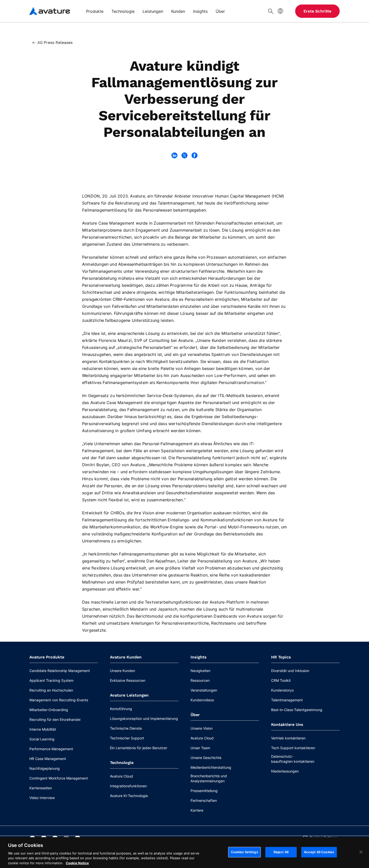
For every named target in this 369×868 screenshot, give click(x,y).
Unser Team (200, 748)
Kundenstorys (282, 690)
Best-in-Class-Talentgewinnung (296, 710)
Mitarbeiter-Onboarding (48, 710)
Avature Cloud (121, 776)
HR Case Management (47, 758)
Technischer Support (127, 738)
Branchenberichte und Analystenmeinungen (209, 778)
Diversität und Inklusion (290, 670)
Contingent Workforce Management (58, 778)
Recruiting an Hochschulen (51, 690)
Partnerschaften (204, 800)
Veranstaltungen (204, 690)
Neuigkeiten (200, 670)
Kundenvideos (202, 700)
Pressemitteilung (204, 791)
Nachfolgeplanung (44, 768)
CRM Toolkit (281, 680)
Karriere (197, 810)
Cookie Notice (77, 863)
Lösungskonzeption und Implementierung (144, 718)
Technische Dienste (126, 728)
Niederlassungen (285, 771)
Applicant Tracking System (51, 680)
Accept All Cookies (319, 852)
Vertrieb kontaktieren (288, 738)
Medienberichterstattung (211, 767)
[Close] (360, 851)
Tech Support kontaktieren (293, 748)
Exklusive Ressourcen (127, 680)
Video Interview (42, 798)
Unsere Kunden (122, 670)
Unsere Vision (202, 728)
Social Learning (41, 739)
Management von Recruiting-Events (58, 700)
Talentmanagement (287, 700)
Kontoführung (121, 709)
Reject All (281, 852)
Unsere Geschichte (206, 757)
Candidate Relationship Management (59, 670)
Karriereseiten (40, 788)
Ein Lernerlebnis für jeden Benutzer (138, 748)
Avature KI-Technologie (129, 796)
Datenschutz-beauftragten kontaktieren (292, 758)
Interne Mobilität (42, 729)
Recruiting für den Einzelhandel (54, 719)
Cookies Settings (244, 852)
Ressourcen (200, 680)
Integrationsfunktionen (128, 786)
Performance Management (51, 749)
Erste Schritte (317, 11)
